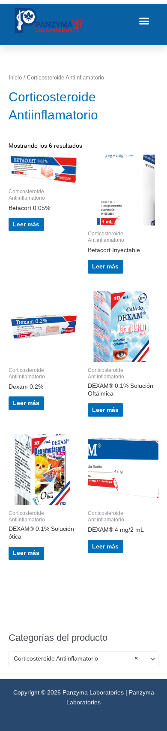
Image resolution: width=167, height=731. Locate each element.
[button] (144, 20)
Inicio (15, 78)
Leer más (26, 224)
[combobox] (83, 659)
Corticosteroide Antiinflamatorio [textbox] (76, 658)
